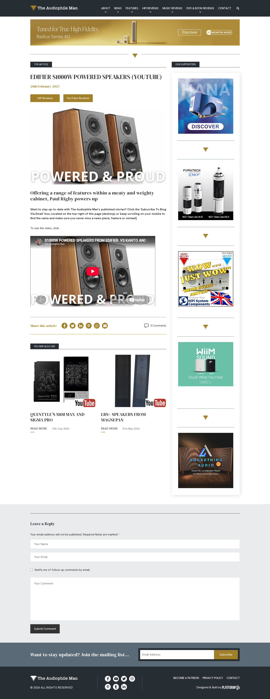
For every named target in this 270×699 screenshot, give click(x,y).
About (105, 8)
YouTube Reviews (78, 98)
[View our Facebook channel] (116, 679)
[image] (205, 102)
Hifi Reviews (150, 8)
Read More (38, 428)
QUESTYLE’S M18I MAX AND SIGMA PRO (57, 417)
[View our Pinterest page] (108, 687)
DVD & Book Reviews (200, 8)
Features (132, 8)
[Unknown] (135, 33)
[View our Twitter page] (124, 679)
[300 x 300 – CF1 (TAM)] (205, 193)
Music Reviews (172, 8)
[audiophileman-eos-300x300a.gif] (205, 461)
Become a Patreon (186, 678)
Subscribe (225, 654)
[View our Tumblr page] (116, 687)
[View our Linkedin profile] (124, 687)
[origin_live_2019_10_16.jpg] (205, 370)
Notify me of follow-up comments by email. (62, 570)
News (118, 8)
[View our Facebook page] (108, 679)
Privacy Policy (213, 678)
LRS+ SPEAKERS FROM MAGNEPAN (123, 417)
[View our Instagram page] (132, 679)
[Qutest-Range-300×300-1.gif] (205, 279)
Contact (224, 8)
